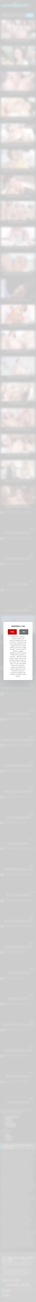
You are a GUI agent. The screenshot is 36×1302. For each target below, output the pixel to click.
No (24, 632)
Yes (12, 632)
